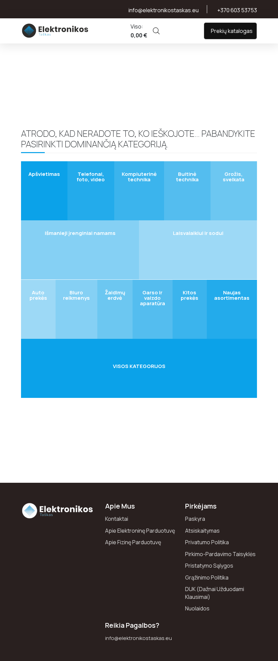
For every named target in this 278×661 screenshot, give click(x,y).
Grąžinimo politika (207, 577)
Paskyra (195, 518)
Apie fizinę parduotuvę (133, 542)
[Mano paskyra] (176, 31)
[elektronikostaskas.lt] (55, 30)
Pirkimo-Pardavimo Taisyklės (220, 554)
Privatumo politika (207, 542)
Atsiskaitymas (202, 530)
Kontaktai (116, 518)
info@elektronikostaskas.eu (138, 638)
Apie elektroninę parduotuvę (140, 530)
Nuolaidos (197, 608)
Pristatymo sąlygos (209, 565)
